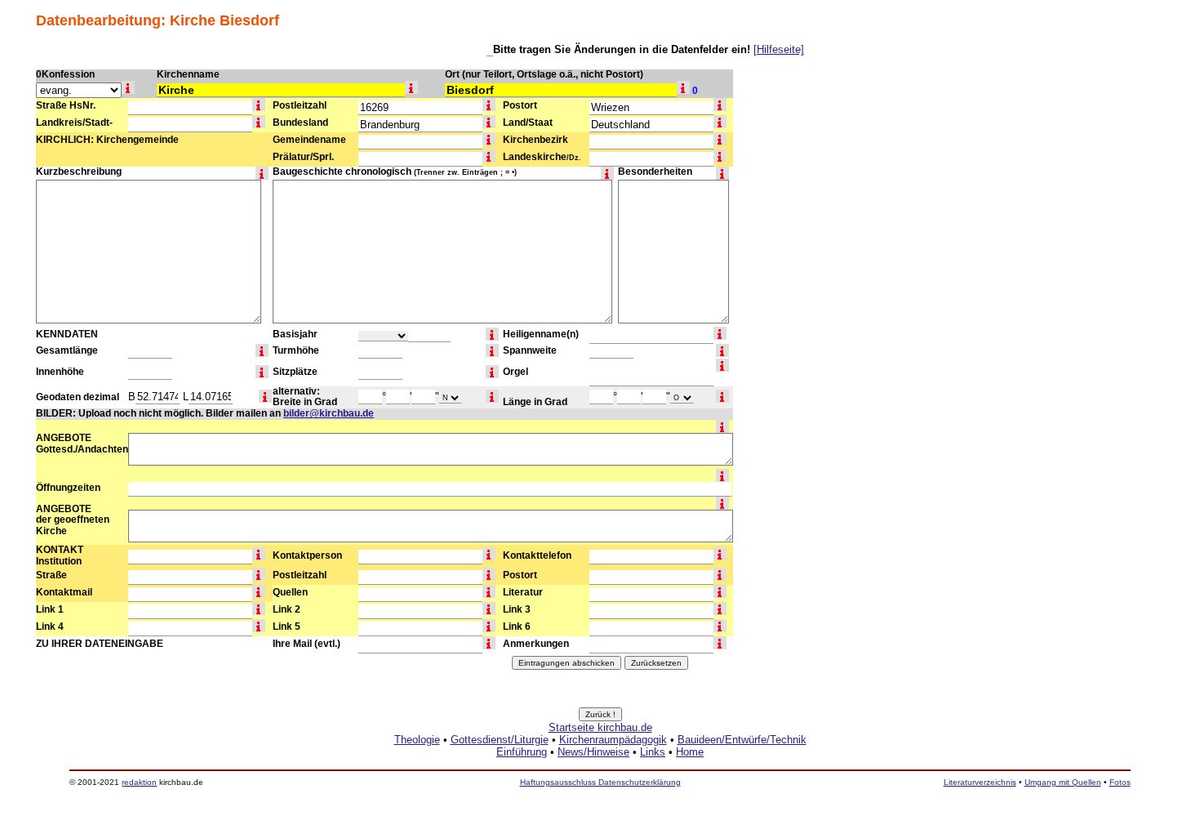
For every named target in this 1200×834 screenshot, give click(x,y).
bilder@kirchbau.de (328, 413)
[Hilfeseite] (778, 49)
